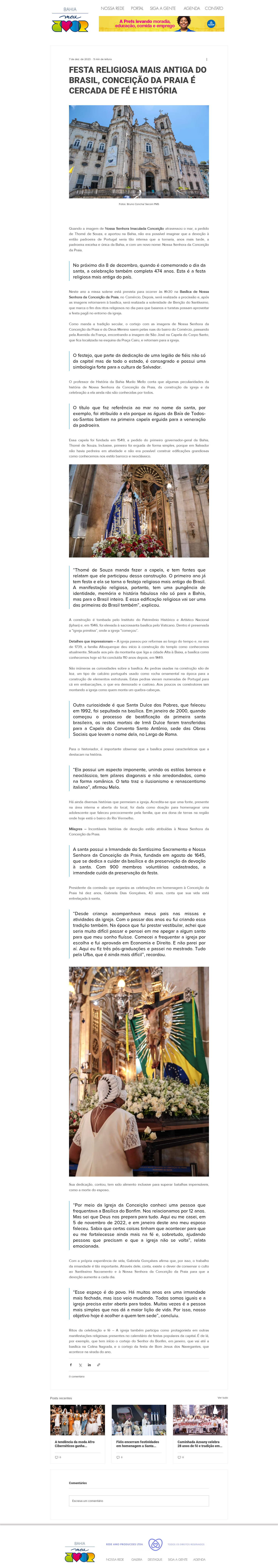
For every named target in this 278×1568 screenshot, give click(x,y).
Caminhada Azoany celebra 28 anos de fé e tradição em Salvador (199, 1444)
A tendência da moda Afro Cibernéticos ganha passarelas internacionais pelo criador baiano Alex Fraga (75, 1444)
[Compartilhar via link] (98, 1365)
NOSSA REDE (113, 8)
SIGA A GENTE (163, 8)
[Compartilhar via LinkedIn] (89, 1365)
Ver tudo (223, 1397)
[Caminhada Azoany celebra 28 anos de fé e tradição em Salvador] (200, 1420)
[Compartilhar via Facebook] (71, 1365)
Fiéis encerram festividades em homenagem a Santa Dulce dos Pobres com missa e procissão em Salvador (138, 1444)
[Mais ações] (206, 59)
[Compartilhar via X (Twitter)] (80, 1365)
